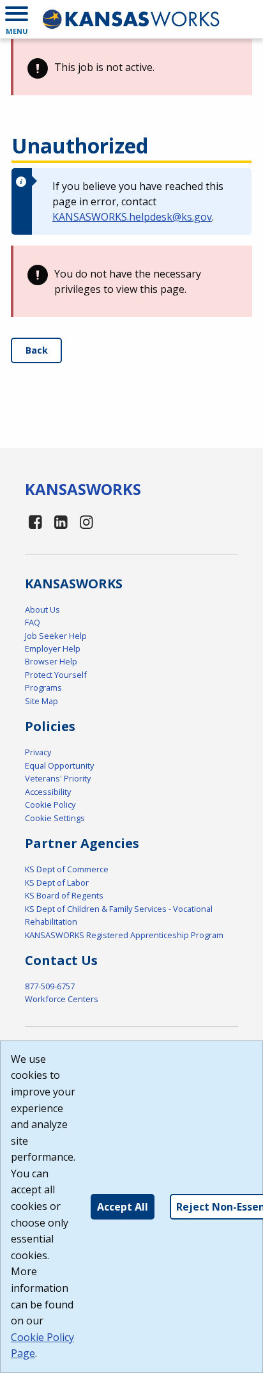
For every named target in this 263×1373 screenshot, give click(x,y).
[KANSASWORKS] (131, 19)
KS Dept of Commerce (67, 869)
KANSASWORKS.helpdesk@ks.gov (132, 217)
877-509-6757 (50, 986)
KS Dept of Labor (57, 882)
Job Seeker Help (56, 635)
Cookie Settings (55, 818)
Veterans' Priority (58, 778)
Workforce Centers (61, 999)
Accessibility (48, 791)
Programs (43, 687)
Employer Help (52, 648)
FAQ (32, 622)
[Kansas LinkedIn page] (61, 521)
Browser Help (51, 661)
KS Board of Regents (64, 895)
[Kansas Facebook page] (36, 521)
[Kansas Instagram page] (86, 521)
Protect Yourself (56, 674)
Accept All (122, 1207)
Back (37, 350)
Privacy (38, 752)
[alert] (131, 67)
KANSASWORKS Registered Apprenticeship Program (124, 935)
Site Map (41, 701)
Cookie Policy (50, 804)
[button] (16, 19)
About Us (42, 609)
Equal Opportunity (59, 765)
